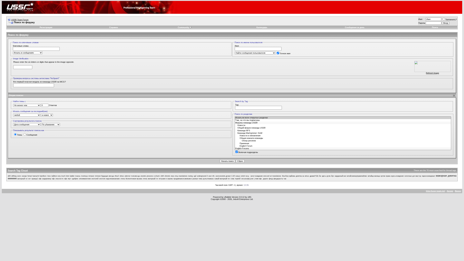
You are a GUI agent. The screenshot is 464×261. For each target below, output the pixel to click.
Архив (450, 191)
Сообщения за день (354, 27)
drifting (13, 176)
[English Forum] (343, 146)
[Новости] (343, 125)
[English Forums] (343, 148)
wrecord (266, 176)
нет (29, 179)
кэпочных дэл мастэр (413, 176)
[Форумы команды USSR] (343, 123)
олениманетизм (85, 179)
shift (162, 176)
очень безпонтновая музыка (131, 179)
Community (183, 27)
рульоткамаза (208, 179)
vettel (243, 176)
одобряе (75, 179)
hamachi (36, 176)
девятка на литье (302, 176)
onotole (143, 176)
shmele (167, 176)
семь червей (235, 179)
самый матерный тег (222, 179)
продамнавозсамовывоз (182, 179)
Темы (19, 135)
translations (183, 176)
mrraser (91, 176)
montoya (84, 176)
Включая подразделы (248, 152)
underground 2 (202, 176)
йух (332, 176)
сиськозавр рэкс (247, 179)
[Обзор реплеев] (343, 141)
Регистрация (46, 27)
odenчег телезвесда (132, 176)
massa (77, 176)
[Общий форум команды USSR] (343, 128)
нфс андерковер (45, 179)
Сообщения (31, 135)
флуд (271, 179)
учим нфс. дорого (261, 179)
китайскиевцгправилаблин (357, 176)
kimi (67, 176)
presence (150, 176)
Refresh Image (432, 73)
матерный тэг (22, 179)
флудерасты (278, 179)
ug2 (195, 176)
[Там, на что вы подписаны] (343, 120)
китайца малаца (374, 176)
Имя (420, 19)
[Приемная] (343, 143)
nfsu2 (117, 176)
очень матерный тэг (150, 179)
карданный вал (340, 176)
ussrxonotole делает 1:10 (225, 176)
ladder (72, 176)
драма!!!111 (314, 176)
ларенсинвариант (428, 176)
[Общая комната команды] (343, 138)
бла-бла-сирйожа (288, 176)
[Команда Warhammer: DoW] (343, 133)
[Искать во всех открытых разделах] (343, 118)
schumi (157, 176)
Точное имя (285, 53)
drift (9, 176)
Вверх (458, 191)
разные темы (197, 179)
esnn (19, 176)
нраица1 (35, 179)
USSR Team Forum (19, 20)
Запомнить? (451, 19)
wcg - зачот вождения (254, 176)
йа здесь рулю (324, 176)
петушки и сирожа (166, 179)
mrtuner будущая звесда (104, 176)
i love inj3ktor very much (56, 176)
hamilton (43, 176)
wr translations (275, 176)
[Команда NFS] (343, 130)
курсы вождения (397, 176)
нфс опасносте (57, 179)
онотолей (94, 179)
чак (285, 179)
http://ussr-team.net (435, 191)
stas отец (174, 176)
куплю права (385, 176)
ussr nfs (211, 176)
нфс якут (67, 179)
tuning (190, 176)
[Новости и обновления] (343, 135)
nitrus (122, 176)
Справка (113, 27)
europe (24, 176)
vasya (237, 176)
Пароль (421, 23)
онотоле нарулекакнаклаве (109, 179)
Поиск (435, 27)
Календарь (261, 27)
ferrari (30, 176)
